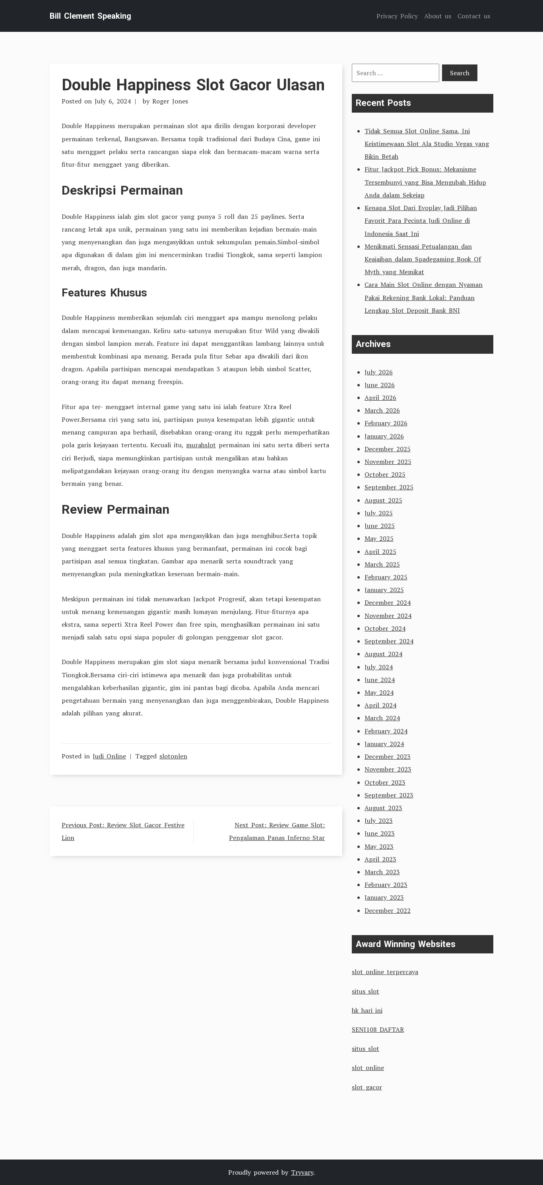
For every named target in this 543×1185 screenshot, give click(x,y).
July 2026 (379, 372)
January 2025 (384, 589)
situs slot (365, 991)
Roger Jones (170, 101)
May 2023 (379, 846)
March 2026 (382, 410)
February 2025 (386, 577)
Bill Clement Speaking (90, 16)
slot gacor (367, 1087)
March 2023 (382, 871)
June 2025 (380, 525)
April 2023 (380, 859)
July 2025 (379, 513)
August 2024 (383, 653)
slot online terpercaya (385, 971)
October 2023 (385, 782)
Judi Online (109, 756)
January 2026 (384, 436)
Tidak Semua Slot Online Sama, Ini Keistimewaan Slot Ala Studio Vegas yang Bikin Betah (427, 144)
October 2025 (385, 474)
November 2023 (388, 769)
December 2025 (388, 448)
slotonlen (173, 756)
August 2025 (383, 500)
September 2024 (389, 641)
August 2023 (383, 807)
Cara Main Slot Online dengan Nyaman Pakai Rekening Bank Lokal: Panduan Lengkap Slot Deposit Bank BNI (424, 297)
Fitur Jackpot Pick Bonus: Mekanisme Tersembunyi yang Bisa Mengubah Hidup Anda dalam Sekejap (425, 182)
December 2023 (388, 756)
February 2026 (386, 423)
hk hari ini (367, 1010)
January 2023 (384, 897)
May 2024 (379, 692)
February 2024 (386, 731)
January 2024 (384, 743)
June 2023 (380, 833)
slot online (368, 1067)
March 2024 (382, 717)
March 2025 (382, 564)
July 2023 (379, 820)
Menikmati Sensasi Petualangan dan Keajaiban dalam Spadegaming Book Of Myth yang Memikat (423, 259)
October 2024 (385, 628)
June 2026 (380, 384)
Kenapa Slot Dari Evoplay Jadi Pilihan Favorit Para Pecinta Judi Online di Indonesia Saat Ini (421, 220)
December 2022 (388, 910)
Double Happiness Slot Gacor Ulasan (193, 85)
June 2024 (380, 679)
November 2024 (388, 615)
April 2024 (380, 705)
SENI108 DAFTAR (378, 1029)
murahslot (201, 444)
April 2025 (380, 551)
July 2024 (379, 667)
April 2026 (380, 397)
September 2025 (389, 487)
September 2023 (389, 795)
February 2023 (386, 884)
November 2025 (388, 461)
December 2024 (388, 602)
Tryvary (302, 1172)
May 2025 (379, 538)
